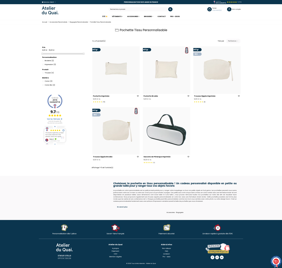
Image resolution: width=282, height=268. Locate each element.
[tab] (175, 206)
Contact (162, 16)
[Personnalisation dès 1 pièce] (64, 227)
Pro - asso (166, 257)
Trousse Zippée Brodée (102, 157)
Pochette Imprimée (101, 96)
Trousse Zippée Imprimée (204, 96)
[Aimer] (138, 96)
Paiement (115, 251)
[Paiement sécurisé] (166, 227)
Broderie (148, 16)
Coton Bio (50, 85)
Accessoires (132, 16)
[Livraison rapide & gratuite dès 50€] (217, 227)
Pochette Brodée (151, 96)
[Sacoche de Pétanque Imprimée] (166, 131)
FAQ (166, 251)
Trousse (49, 73)
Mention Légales (115, 257)
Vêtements (117, 16)
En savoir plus (122, 207)
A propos (115, 248)
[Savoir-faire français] (115, 227)
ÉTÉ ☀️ (105, 16)
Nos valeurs (166, 248)
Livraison (166, 254)
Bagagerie (179, 212)
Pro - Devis (175, 16)
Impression (50, 64)
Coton (48, 81)
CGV (115, 254)
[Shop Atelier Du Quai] (50, 10)
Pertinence (232, 41)
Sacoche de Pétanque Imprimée (157, 157)
